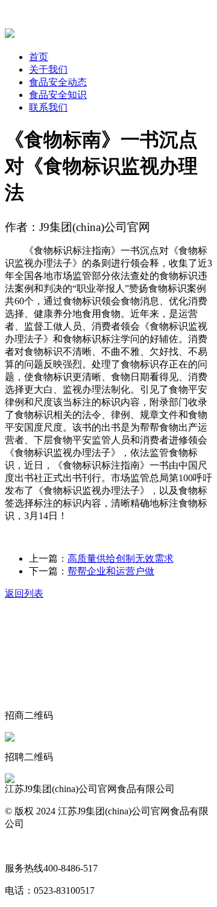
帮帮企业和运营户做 (111, 571)
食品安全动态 (58, 82)
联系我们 (48, 107)
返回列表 (24, 593)
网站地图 (24, 846)
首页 (38, 57)
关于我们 (48, 69)
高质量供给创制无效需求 (121, 558)
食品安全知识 (58, 95)
